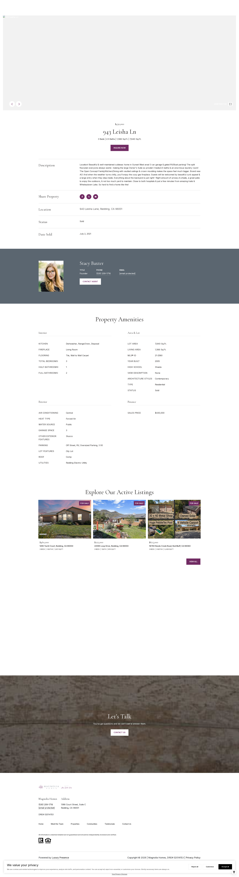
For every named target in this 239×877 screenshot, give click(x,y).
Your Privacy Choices (119, 874)
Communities (92, 824)
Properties (75, 824)
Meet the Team (57, 824)
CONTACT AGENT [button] (90, 281)
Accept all (225, 867)
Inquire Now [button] (120, 148)
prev (12, 104)
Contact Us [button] (119, 732)
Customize (210, 867)
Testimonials (110, 824)
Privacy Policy (193, 857)
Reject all (194, 867)
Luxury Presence (60, 857)
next (19, 104)
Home (41, 824)
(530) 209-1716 (103, 273)
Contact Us (126, 824)
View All (193, 561)
